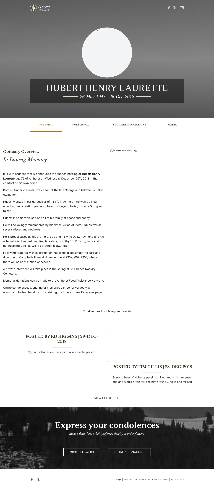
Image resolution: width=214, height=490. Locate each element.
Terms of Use (144, 479)
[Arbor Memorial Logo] (40, 7)
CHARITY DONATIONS (129, 452)
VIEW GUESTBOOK (107, 398)
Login (118, 479)
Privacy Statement (160, 479)
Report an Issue (177, 479)
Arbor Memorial (130, 479)
